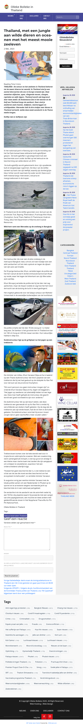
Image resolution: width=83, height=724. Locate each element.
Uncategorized (70, 273)
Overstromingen (57, 651)
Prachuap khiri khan (61, 662)
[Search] (77, 17)
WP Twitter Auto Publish (33, 723)
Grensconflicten (55, 624)
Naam (6, 553)
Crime (10, 619)
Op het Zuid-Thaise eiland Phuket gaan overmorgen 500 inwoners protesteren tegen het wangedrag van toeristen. (70, 140)
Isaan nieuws (64, 629)
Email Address (65, 46)
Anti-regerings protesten (18, 608)
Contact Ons (46, 17)
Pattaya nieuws (14, 656)
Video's (70, 276)
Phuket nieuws (50, 656)
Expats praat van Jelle (16, 624)
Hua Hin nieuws (43, 629)
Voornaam (63, 53)
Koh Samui (12, 640)
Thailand (70, 268)
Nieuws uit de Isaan (61, 646)
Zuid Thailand (70, 281)
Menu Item (44, 716)
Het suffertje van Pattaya (18, 629)
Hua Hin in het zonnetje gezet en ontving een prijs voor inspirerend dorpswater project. (69, 222)
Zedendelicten (13, 689)
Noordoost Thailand (70, 262)
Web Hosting (35, 704)
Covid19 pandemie (64, 613)
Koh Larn (60, 635)
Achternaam (64, 59)
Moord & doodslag (36, 646)
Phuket (32, 656)
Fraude (36, 624)
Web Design (48, 704)
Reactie (8, 527)
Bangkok (70, 250)
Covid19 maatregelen (39, 613)
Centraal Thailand (70, 253)
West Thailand (70, 278)
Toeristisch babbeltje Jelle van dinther (59, 672)
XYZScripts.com (52, 723)
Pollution (40, 662)
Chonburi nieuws (14, 613)
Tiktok (70, 271)
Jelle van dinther (41, 635)
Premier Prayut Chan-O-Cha (19, 667)
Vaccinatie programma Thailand (20, 678)
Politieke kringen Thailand (18, 662)
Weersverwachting (43, 683)
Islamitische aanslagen (17, 635)
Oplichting (12, 651)
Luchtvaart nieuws (57, 640)
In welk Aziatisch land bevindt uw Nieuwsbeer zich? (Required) (28, 564)
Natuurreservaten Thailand (15, 516)
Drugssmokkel (47, 619)
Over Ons (22, 17)
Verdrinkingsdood (49, 678)
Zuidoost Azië (70, 284)
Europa (70, 255)
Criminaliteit (27, 619)
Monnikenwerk (14, 646)
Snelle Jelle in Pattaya (61, 667)
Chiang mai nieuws (67, 608)
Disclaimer (34, 16)
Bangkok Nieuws (43, 608)
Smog (41, 667)
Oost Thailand (70, 266)
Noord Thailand (70, 258)
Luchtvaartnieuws (32, 640)
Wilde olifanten (66, 683)
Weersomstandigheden (17, 683)
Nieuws (11, 16)
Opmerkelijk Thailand (33, 651)
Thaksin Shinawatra (27, 672)
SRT (9, 672)
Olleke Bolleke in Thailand (22, 8)
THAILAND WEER (67, 496)
